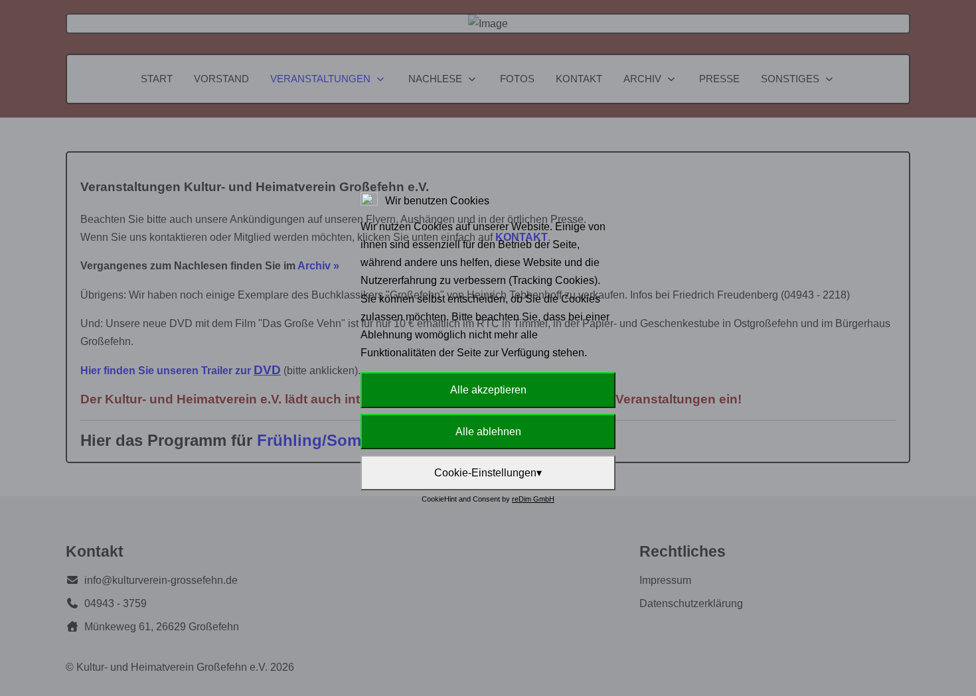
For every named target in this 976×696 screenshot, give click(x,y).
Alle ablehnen (488, 431)
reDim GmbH (533, 499)
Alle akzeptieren (488, 389)
